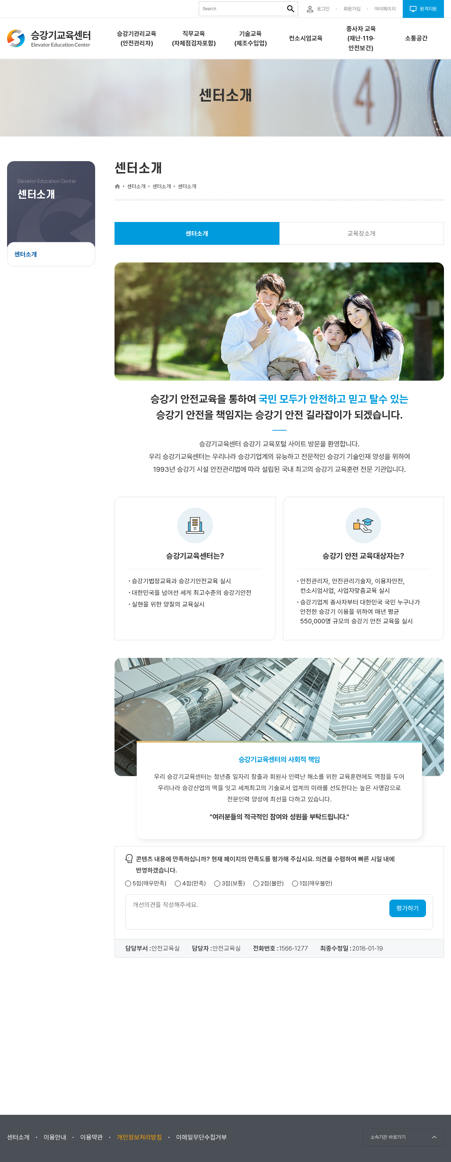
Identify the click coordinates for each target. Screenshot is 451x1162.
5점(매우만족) (149, 883)
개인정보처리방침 (139, 1137)
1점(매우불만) (316, 883)
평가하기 (407, 908)
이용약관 (91, 1137)
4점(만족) (194, 883)
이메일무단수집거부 (201, 1137)
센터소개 (25, 254)
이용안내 (55, 1137)
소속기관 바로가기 (388, 1137)
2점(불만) (272, 883)
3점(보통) (233, 883)
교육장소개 (361, 233)
